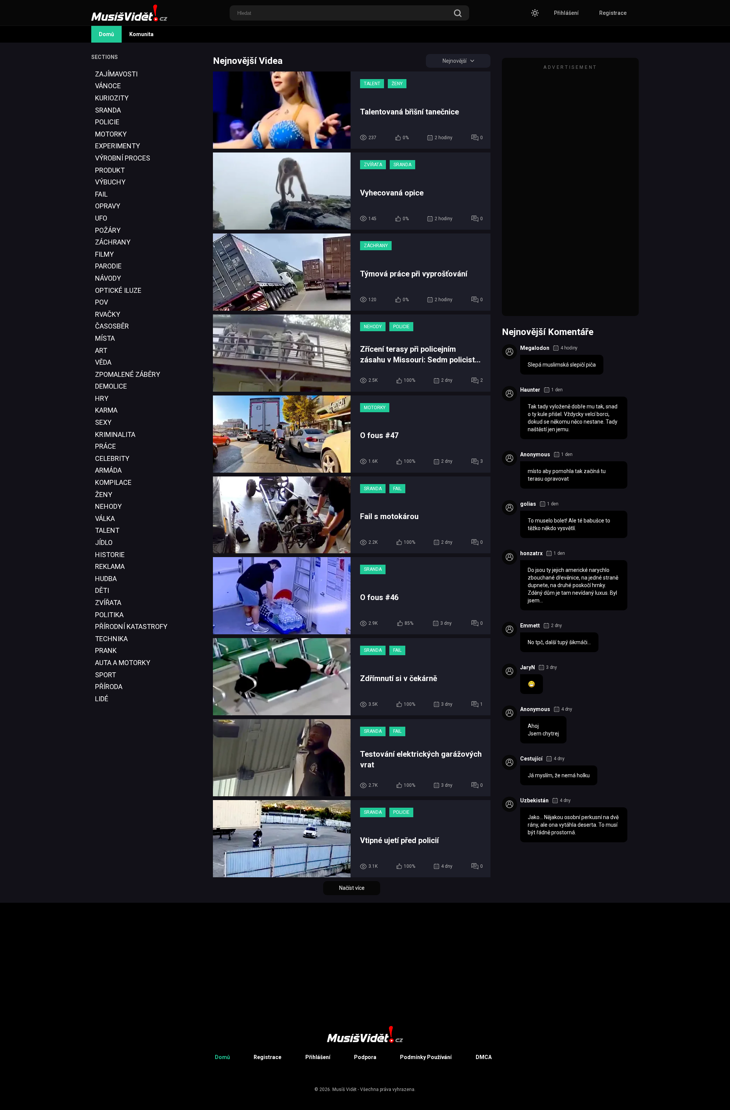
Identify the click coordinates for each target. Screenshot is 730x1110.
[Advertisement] (119, 857)
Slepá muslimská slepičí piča (562, 365)
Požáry (108, 230)
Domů (106, 34)
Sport (105, 675)
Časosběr (112, 326)
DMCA (484, 1057)
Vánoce (108, 86)
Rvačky (107, 314)
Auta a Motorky (122, 663)
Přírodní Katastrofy (131, 626)
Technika (111, 639)
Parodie (108, 266)
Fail (101, 194)
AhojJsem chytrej (543, 730)
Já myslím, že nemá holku (559, 775)
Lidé (101, 699)
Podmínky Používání (426, 1057)
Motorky (111, 134)
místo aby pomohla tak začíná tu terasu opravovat (567, 475)
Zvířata (108, 603)
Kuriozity (112, 98)
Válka (105, 518)
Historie (110, 555)
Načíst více (352, 888)
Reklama (110, 566)
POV (101, 302)
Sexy (103, 422)
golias (528, 504)
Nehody (108, 506)
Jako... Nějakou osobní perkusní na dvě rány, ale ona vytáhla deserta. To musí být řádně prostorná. (573, 824)
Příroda (108, 687)
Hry (101, 398)
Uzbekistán (534, 800)
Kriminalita (115, 434)
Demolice (111, 386)
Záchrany (112, 242)
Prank (106, 650)
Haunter (530, 390)
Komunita (141, 34)
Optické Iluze (118, 290)
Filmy (104, 254)
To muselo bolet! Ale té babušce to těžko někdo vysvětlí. (569, 524)
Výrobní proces (122, 158)
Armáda (108, 470)
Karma (106, 410)
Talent (107, 530)
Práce (105, 446)
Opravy (107, 206)
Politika (109, 615)
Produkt (110, 170)
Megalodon (534, 348)
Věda (103, 362)
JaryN (527, 667)
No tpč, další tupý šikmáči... (559, 642)
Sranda (108, 110)
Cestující (531, 759)
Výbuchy (110, 182)
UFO (101, 218)
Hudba (106, 579)
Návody (108, 278)
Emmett (530, 625)
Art (101, 350)
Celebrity (112, 458)
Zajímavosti (116, 74)
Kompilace (113, 482)
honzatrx (531, 553)
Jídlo (104, 542)
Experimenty (117, 146)
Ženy (103, 495)
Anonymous (535, 454)
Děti (102, 590)
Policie (107, 122)
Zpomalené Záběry (127, 374)
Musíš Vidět (344, 1089)
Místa (105, 338)
